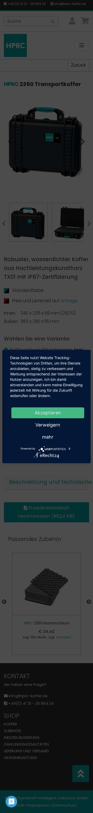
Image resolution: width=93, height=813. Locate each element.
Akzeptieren (48, 412)
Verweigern (47, 425)
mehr (47, 437)
